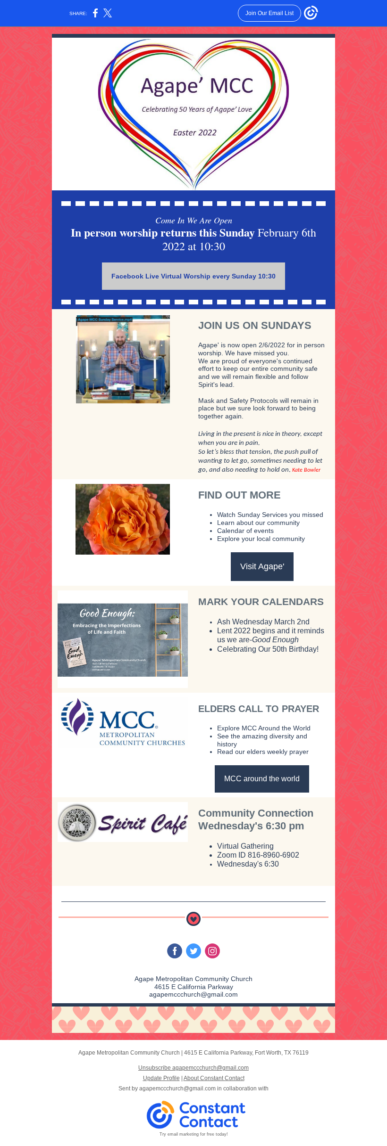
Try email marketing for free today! (194, 1134)
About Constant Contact (214, 1078)
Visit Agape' (262, 566)
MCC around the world (262, 779)
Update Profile (161, 1078)
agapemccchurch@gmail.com (177, 1088)
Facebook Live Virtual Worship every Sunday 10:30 (193, 276)
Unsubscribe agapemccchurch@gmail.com (193, 1067)
